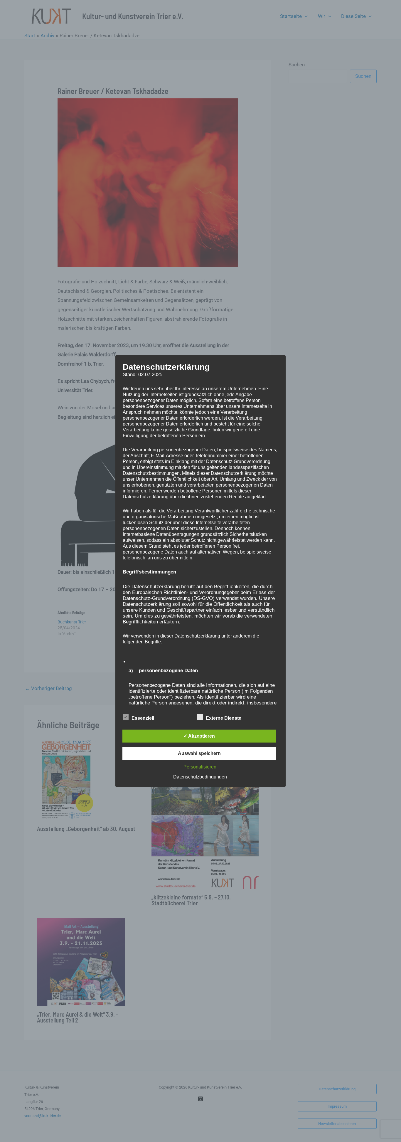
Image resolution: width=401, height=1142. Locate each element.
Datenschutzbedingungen (200, 776)
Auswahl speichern (199, 753)
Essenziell (143, 718)
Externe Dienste (223, 718)
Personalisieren (199, 766)
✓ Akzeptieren (199, 736)
